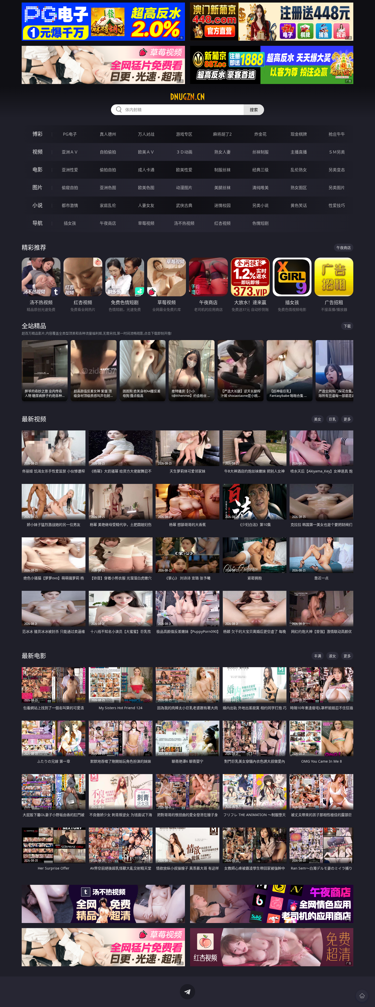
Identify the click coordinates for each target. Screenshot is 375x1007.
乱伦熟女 (299, 170)
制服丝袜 (222, 170)
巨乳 (332, 419)
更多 (347, 419)
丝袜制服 (260, 152)
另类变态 (337, 170)
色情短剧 (260, 223)
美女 (317, 419)
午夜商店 (108, 223)
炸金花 (260, 134)
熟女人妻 (222, 152)
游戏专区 (184, 134)
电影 (37, 169)
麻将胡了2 (222, 134)
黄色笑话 (299, 205)
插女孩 (70, 223)
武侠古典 (184, 205)
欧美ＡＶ (146, 152)
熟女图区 (299, 187)
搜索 (254, 110)
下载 (347, 326)
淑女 (332, 655)
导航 (37, 223)
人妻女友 (146, 205)
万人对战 (146, 134)
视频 (37, 151)
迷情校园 (222, 205)
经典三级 (260, 170)
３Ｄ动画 (184, 152)
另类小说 (260, 205)
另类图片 (337, 187)
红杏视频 (222, 223)
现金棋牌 (299, 134)
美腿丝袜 (222, 187)
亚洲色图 (108, 187)
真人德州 (108, 134)
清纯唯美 (260, 187)
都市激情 (70, 205)
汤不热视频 (184, 223)
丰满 (317, 655)
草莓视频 (146, 223)
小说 (37, 205)
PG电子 (70, 134)
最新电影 (34, 655)
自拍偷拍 (108, 152)
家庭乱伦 (108, 205)
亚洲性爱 (70, 170)
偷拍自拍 (108, 170)
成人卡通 (146, 170)
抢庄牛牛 (337, 134)
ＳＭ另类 (337, 152)
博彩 (37, 134)
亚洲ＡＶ (70, 152)
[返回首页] (362, 996)
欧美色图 (146, 187)
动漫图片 (184, 187)
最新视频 (34, 419)
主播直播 (299, 152)
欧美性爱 (184, 170)
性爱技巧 (337, 205)
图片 (37, 187)
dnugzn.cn (187, 97)
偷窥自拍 (70, 187)
